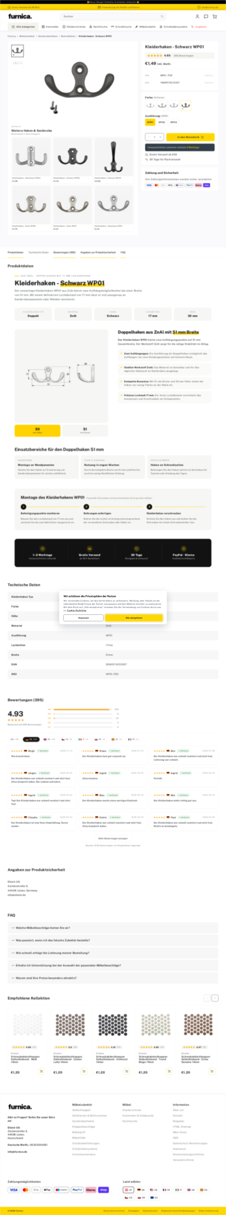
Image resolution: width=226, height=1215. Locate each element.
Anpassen (83, 618)
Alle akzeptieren (134, 618)
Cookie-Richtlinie (76, 610)
